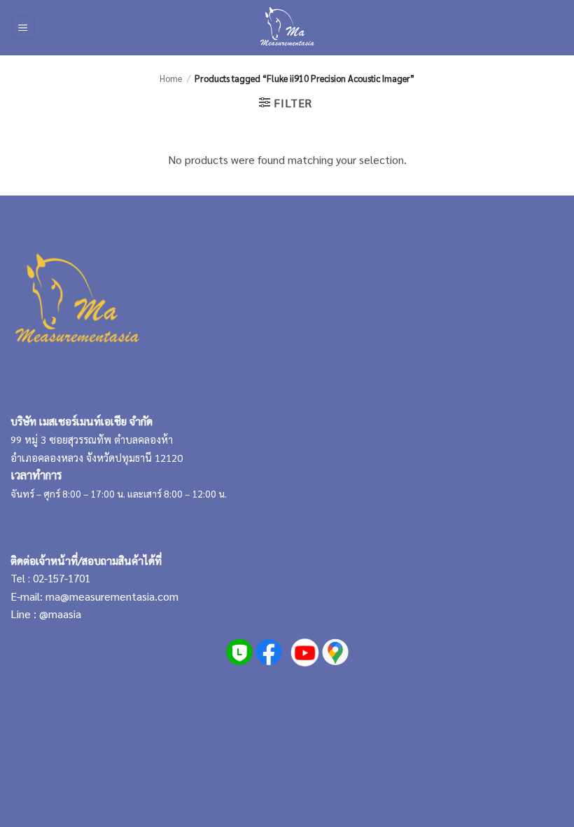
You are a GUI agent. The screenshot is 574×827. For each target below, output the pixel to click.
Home (171, 78)
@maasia (60, 613)
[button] (23, 27)
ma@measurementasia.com (112, 596)
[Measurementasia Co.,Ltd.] (287, 28)
